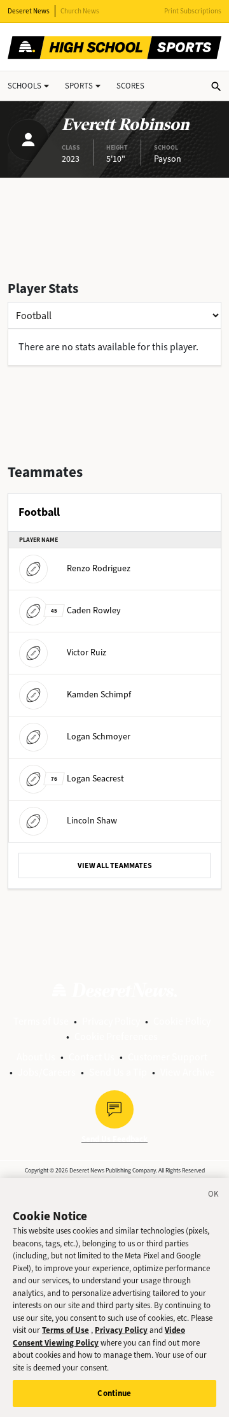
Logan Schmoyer (98, 736)
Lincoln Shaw (92, 821)
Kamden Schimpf (99, 694)
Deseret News (29, 11)
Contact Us (91, 1057)
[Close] (214, 1196)
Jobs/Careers (47, 1072)
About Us (36, 1057)
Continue (114, 1393)
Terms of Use (41, 1021)
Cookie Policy (182, 1021)
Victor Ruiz (86, 652)
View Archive (187, 1072)
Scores (130, 85)
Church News (79, 11)
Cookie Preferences (116, 1036)
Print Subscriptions (192, 11)
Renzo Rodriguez (98, 568)
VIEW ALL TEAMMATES (115, 865)
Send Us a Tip (118, 1072)
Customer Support (167, 1057)
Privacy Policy (111, 1021)
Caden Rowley (86, 610)
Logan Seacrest (87, 779)
